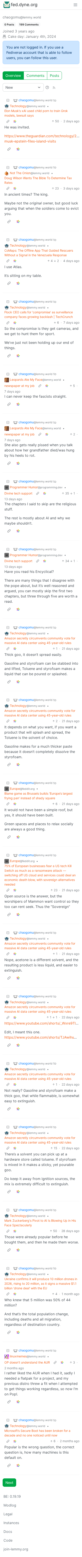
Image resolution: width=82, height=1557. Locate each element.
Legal (7, 1514)
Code (7, 1540)
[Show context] (7, 121)
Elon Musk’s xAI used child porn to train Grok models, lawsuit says (36, 113)
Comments (35, 75)
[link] (14, 121)
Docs (7, 1531)
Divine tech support (18, 493)
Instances (11, 1523)
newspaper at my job (19, 386)
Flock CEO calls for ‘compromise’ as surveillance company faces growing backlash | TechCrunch (38, 314)
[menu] (75, 4)
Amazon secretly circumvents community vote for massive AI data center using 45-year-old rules (39, 640)
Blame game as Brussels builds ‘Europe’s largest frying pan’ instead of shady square (38, 796)
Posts (54, 75)
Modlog (9, 1505)
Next (9, 1482)
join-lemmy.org (15, 1549)
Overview (13, 75)
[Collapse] (7, 100)
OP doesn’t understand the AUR (27, 1362)
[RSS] (54, 87)
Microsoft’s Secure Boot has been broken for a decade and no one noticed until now (37, 1433)
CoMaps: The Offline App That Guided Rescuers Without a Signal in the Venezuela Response (38, 253)
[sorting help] (47, 87)
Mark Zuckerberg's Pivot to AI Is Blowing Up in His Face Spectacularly (40, 1223)
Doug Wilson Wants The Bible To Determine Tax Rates (38, 180)
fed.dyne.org (24, 4)
